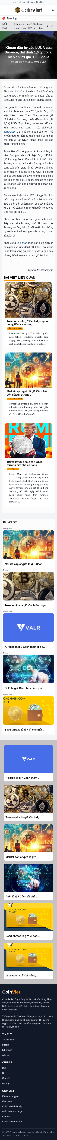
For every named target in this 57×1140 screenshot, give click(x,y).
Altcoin (5, 1055)
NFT (4, 1073)
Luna (28, 127)
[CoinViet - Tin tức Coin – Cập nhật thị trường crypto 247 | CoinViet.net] (28, 10)
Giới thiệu (7, 1101)
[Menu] (4, 10)
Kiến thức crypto (10, 1096)
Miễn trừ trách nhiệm (12, 1111)
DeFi (4, 1068)
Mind (44, 62)
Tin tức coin (8, 1039)
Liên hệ (6, 1116)
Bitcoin (5, 1044)
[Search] (53, 10)
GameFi (6, 1078)
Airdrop (6, 1083)
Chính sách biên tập (12, 1106)
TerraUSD (9, 131)
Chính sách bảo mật (12, 1121)
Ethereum (7, 1050)
